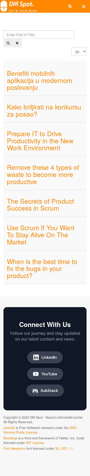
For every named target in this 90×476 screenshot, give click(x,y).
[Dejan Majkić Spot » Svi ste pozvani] (18, 6)
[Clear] (17, 43)
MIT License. (35, 442)
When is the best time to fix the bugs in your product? (42, 268)
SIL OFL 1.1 (64, 448)
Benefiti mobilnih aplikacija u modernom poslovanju (39, 80)
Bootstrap (10, 438)
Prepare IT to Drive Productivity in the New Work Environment (40, 140)
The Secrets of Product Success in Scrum (40, 204)
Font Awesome (14, 448)
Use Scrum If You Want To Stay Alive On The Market (41, 234)
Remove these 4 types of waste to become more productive (43, 174)
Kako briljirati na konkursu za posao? (44, 110)
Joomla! (9, 427)
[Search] (8, 43)
